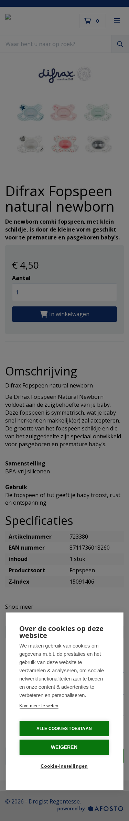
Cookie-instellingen (64, 766)
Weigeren (64, 747)
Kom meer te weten (38, 705)
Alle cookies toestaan (64, 728)
